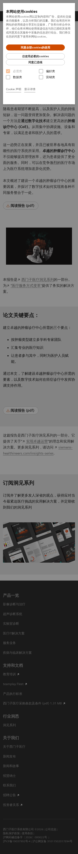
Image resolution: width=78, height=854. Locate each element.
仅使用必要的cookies (35, 56)
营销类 (50, 77)
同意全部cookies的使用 (35, 47)
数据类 (17, 77)
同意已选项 (35, 62)
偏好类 (50, 71)
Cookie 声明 (13, 89)
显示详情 (29, 89)
